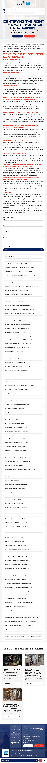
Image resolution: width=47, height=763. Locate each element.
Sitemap (35, 755)
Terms (10, 246)
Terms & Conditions (20, 755)
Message (5, 237)
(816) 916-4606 (29, 738)
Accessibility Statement (29, 755)
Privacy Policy (13, 755)
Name (4, 219)
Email (4, 225)
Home (9, 18)
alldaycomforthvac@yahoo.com (33, 736)
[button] (44, 760)
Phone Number (6, 231)
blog (13, 18)
